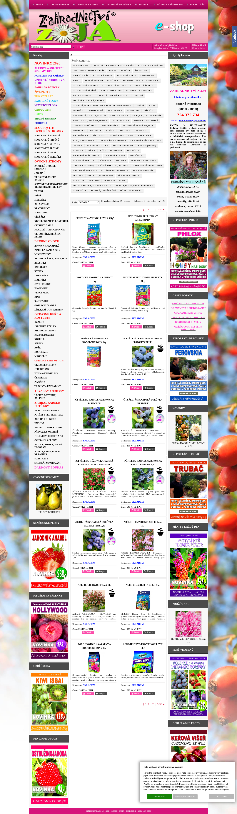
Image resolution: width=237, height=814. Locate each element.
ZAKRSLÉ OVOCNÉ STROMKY (113, 95)
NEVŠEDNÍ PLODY (126, 75)
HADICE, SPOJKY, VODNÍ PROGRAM (92, 185)
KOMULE (78, 150)
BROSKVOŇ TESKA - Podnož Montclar (49, 513)
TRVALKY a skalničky (83, 165)
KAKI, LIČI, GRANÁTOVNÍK (146, 115)
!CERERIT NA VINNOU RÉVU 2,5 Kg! (94, 218)
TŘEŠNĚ (140, 105)
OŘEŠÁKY (149, 110)
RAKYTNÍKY (144, 135)
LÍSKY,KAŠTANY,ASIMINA (112, 140)
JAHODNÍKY (125, 130)
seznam (127, 201)
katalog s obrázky (111, 201)
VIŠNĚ (152, 105)
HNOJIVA (78, 175)
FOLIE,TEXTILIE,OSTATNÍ (86, 180)
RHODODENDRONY (123, 145)
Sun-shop (147, 811)
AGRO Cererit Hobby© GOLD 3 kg (143, 585)
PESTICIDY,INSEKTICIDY (100, 175)
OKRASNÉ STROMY (115, 155)
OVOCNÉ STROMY (83, 95)
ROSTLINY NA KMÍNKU (150, 65)
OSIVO (76, 80)
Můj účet (184, 48)
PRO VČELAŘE (81, 75)
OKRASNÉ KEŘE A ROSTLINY (146, 140)
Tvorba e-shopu (117, 811)
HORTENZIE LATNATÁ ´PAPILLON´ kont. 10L (188, 640)
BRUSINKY (79, 130)
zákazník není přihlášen (165, 45)
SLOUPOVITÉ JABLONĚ (85, 85)
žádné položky (198, 48)
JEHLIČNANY (137, 155)
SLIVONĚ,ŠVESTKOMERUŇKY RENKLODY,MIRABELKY (102, 105)
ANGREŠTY (95, 130)
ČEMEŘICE (105, 160)
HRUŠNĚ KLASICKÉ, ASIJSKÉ (88, 100)
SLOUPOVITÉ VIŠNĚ (111, 90)
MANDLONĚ (133, 110)
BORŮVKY (112, 80)
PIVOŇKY (121, 160)
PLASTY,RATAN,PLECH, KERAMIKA (134, 185)
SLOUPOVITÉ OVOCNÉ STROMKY (140, 80)
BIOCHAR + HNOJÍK (143, 170)
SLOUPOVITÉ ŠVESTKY (142, 85)
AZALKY (78, 145)
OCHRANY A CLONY (115, 180)
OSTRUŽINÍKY (81, 135)
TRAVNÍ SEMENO (94, 80)
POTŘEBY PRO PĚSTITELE (114, 170)
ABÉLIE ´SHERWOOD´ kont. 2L (94, 585)
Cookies (105, 811)
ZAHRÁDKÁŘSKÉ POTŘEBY (147, 165)
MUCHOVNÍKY (110, 125)
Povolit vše (159, 797)
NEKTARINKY (115, 110)
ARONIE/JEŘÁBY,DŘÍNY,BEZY (138, 125)
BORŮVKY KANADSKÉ (146, 120)
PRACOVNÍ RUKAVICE (85, 170)
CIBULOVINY (148, 75)
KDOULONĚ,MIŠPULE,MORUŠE (89, 115)
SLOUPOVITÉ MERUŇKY (139, 90)
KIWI (130, 135)
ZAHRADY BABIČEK (119, 70)
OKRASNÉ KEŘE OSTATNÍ (86, 155)
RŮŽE (103, 150)
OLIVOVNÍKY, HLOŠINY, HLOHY (90, 120)
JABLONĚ (138, 95)
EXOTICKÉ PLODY (102, 75)
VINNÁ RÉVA (117, 135)
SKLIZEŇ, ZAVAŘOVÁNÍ (103, 190)
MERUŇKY (79, 110)
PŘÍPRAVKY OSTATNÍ (129, 175)
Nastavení (222, 797)
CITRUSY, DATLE (119, 115)
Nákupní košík (199, 45)
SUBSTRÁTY (79, 190)
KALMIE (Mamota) (147, 145)
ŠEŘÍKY (91, 150)
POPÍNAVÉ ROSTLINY (84, 160)
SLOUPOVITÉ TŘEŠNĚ (84, 90)
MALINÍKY (142, 130)
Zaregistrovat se (161, 48)
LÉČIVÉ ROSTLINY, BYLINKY (113, 165)
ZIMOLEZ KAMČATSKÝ (85, 125)
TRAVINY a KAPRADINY (143, 160)
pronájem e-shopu (134, 811)
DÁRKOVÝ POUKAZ (130, 190)
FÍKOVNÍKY (99, 135)
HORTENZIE (116, 150)
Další (159, 209)
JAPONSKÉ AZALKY (97, 145)
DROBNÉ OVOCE (120, 120)
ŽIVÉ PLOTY (141, 70)
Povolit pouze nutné (185, 797)
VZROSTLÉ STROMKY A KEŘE (88, 70)
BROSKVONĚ (96, 110)
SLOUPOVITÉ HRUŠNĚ (114, 85)
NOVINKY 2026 (81, 65)
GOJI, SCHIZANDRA (83, 140)
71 (153, 209)
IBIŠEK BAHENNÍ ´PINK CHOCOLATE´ (188, 444)
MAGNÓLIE (133, 150)
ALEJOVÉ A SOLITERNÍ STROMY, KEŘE (114, 65)
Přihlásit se (174, 48)
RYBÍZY (110, 130)
